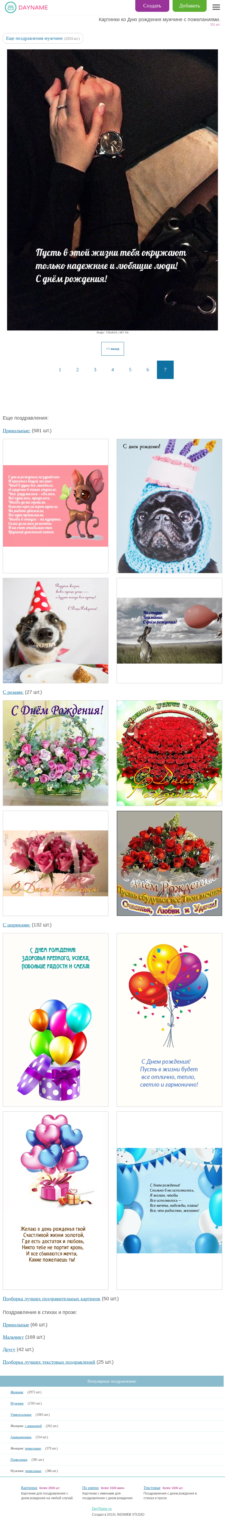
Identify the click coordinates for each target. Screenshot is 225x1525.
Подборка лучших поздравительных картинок (51, 1298)
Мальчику (13, 1337)
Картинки (29, 1488)
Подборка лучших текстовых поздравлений (49, 1362)
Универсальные (21, 1415)
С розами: (13, 692)
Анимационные (21, 1437)
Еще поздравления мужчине (34, 38)
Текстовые (152, 1488)
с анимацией (33, 1426)
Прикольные (16, 1324)
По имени (90, 1488)
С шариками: (16, 925)
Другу (9, 1349)
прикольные (33, 1448)
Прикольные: (16, 430)
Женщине (16, 1392)
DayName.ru (102, 1509)
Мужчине (17, 1403)
